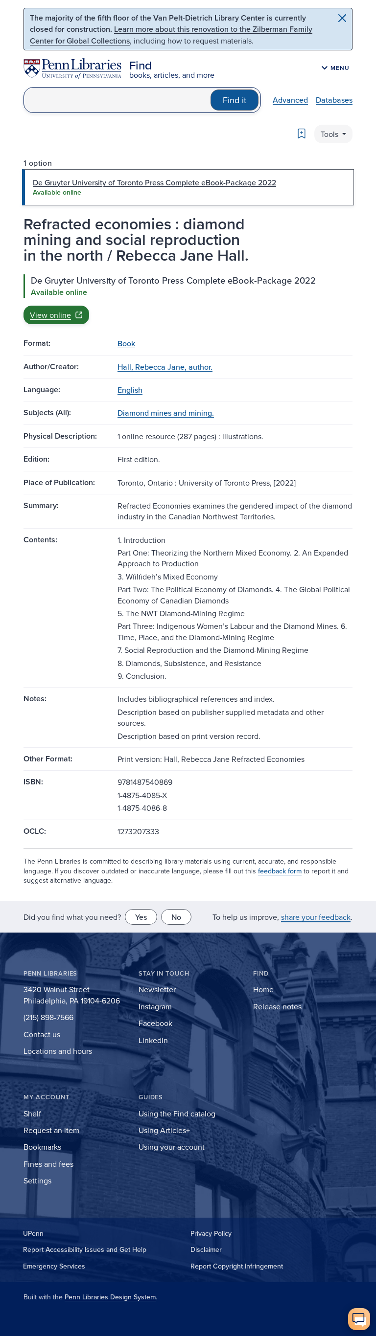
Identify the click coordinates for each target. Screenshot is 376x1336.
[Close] (342, 18)
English (130, 389)
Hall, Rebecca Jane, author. (165, 366)
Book (126, 343)
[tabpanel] (188, 299)
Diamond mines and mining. (166, 412)
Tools (330, 134)
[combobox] (117, 100)
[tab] (188, 187)
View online (50, 315)
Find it (234, 100)
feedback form (280, 871)
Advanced (290, 99)
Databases (334, 99)
